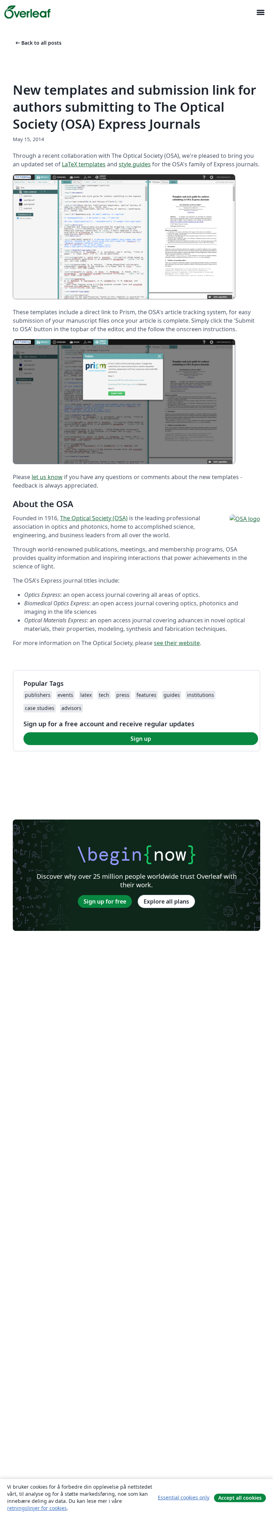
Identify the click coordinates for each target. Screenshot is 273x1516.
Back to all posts (37, 42)
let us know (47, 477)
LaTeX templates (84, 164)
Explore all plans (166, 901)
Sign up (140, 739)
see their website (177, 643)
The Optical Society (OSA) (94, 518)
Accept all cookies (240, 1497)
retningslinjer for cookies (37, 1508)
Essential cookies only (183, 1497)
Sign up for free (105, 901)
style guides (135, 164)
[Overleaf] (27, 12)
